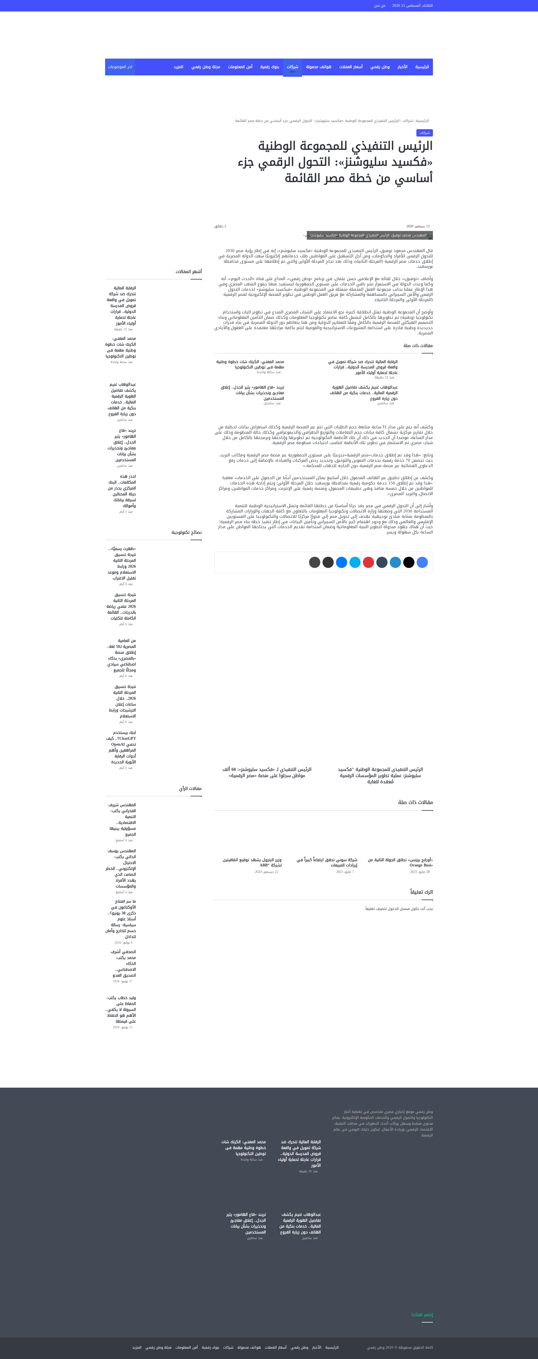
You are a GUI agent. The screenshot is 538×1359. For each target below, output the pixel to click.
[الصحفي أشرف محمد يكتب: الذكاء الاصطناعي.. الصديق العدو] (171, 970)
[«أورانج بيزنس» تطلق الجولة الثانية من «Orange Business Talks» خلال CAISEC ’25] (399, 835)
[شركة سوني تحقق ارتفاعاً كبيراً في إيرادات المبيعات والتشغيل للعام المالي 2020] (323, 835)
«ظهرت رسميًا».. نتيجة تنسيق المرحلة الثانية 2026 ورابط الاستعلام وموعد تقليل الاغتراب (122, 563)
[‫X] (408, 562)
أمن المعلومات (240, 67)
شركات (292, 67)
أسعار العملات (351, 67)
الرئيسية (422, 67)
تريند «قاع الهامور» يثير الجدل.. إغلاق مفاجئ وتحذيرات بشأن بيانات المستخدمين (252, 392)
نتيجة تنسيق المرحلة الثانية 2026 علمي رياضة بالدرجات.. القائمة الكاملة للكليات (121, 606)
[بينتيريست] (368, 562)
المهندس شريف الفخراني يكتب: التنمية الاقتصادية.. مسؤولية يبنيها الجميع (122, 819)
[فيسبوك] (422, 562)
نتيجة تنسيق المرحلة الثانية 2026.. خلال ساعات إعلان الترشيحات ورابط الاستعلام (122, 701)
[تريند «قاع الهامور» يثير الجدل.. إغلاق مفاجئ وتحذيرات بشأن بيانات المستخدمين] (303, 395)
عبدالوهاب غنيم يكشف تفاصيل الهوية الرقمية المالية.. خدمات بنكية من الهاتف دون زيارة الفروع (364, 392)
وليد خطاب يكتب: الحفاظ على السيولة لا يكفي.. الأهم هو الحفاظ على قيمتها (120, 1009)
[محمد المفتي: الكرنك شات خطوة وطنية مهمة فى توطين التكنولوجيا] (303, 369)
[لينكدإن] (395, 562)
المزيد (178, 67)
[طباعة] (314, 562)
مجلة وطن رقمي (205, 67)
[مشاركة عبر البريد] (328, 562)
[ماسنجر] (341, 562)
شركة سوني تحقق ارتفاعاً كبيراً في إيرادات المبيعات (327, 862)
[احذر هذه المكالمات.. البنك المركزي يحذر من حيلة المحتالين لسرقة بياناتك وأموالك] (171, 494)
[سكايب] (355, 562)
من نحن (379, 5)
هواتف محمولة (318, 67)
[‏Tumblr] (382, 562)
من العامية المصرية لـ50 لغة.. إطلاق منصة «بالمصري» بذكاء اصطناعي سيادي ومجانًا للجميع (121, 655)
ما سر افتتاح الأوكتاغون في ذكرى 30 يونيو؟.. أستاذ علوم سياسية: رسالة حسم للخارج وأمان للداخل (120, 919)
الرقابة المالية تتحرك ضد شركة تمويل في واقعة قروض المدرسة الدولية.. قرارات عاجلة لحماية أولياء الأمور (363, 367)
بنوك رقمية (269, 67)
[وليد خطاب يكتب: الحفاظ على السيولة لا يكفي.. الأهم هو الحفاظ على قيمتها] (171, 1016)
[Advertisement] (323, 965)
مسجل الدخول (399, 908)
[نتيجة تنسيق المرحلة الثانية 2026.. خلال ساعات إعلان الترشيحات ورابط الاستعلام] (171, 705)
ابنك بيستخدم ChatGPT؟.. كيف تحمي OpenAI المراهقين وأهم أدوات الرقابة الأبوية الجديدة (121, 747)
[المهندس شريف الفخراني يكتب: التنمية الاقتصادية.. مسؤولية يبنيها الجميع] (171, 823)
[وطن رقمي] (384, 35)
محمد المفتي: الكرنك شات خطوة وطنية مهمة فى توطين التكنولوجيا (250, 364)
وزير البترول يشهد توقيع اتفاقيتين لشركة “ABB (252, 862)
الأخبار (402, 67)
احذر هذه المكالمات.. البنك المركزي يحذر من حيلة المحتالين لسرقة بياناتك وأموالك (122, 491)
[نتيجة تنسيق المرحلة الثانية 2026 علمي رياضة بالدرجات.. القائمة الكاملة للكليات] (171, 613)
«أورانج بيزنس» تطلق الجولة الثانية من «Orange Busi (400, 862)
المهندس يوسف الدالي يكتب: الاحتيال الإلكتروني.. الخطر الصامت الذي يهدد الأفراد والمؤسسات (121, 868)
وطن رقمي (380, 67)
